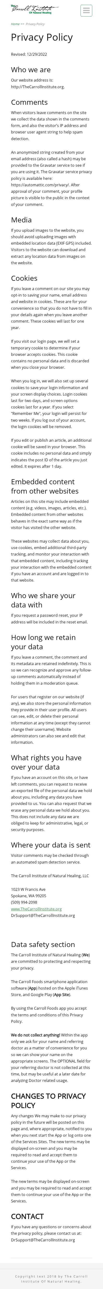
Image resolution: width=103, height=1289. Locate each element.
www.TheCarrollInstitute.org (36, 909)
